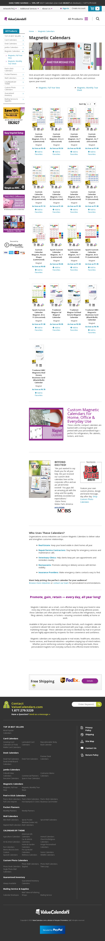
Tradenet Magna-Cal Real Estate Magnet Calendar (74, 314)
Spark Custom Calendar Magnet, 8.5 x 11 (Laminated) (92, 253)
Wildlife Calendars (47, 855)
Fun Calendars (8, 847)
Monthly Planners (10, 811)
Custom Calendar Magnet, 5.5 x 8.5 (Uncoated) (56, 196)
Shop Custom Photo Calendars (88, 499)
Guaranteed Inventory (9, 94)
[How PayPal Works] (52, 929)
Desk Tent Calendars (30, 759)
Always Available (9, 883)
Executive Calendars (11, 778)
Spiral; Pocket (27, 820)
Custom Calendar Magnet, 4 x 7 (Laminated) (74, 138)
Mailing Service (46, 895)
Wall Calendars (10, 78)
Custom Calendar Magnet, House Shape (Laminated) (39, 254)
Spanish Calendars (10, 855)
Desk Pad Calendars (11, 759)
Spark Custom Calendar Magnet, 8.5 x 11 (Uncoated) (38, 314)
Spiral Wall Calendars (48, 820)
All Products (11, 31)
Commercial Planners (30, 776)
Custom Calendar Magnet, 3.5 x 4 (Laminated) (39, 138)
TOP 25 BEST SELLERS (13, 36)
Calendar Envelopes (11, 895)
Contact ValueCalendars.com (27, 706)
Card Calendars (11, 40)
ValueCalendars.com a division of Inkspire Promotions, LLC (52, 920)
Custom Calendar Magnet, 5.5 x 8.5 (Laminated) (39, 196)
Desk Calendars (11, 43)
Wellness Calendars (29, 855)
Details (90, 681)
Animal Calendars (47, 836)
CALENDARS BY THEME (10, 83)
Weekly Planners (28, 811)
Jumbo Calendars (11, 47)
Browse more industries (39, 583)
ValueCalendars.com (52, 912)
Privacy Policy (89, 727)
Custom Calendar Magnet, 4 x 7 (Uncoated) (92, 138)
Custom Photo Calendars (10, 88)
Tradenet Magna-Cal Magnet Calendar (56, 314)
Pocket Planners (11, 74)
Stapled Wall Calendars (12, 825)
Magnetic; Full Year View (49, 87)
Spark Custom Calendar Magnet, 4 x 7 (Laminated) (56, 253)
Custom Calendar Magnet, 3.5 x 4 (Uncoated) (56, 138)
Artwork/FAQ (9, 8)
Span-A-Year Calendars (31, 778)
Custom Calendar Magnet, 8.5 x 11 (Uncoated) (91, 196)
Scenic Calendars (47, 852)
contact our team (61, 583)
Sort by (82, 104)
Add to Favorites (39, 152)
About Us (46, 8)
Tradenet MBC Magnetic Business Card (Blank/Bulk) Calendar (91, 315)
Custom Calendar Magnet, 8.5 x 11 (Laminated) (74, 196)
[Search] (97, 18)
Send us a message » (39, 714)
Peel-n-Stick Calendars (9, 69)
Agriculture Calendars (11, 836)
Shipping (89, 734)
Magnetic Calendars (46, 31)
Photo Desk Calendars (12, 866)
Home (31, 31)
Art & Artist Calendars (11, 842)
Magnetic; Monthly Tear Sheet (87, 88)
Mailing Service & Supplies (11, 100)
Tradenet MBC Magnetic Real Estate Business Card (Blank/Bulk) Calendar (38, 376)
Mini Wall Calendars (10, 820)
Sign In (66, 8)
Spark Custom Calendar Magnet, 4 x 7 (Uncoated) (74, 253)
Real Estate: (44, 545)
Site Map (89, 741)
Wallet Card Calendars (12, 747)
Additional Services (28, 8)
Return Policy (91, 755)
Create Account (78, 8)
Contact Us (90, 748)
